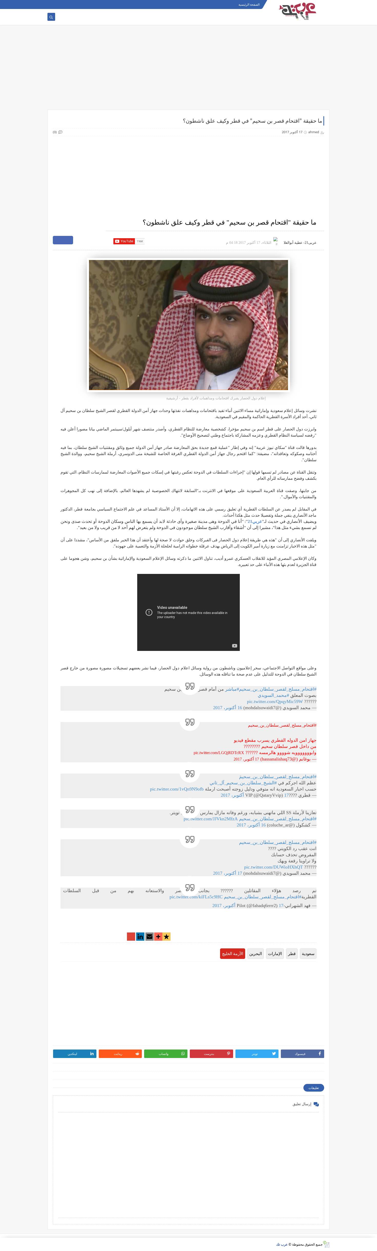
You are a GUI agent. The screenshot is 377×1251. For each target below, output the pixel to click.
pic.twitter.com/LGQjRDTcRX (219, 752)
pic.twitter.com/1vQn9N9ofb (177, 789)
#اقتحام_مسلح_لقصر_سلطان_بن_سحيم (277, 689)
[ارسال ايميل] (149, 937)
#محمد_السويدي (273, 695)
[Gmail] (131, 937)
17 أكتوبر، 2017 (246, 759)
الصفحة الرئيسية (249, 4)
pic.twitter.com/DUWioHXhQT (273, 867)
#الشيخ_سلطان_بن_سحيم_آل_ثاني (243, 782)
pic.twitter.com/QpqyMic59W (275, 701)
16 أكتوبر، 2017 (227, 707)
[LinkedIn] (140, 937)
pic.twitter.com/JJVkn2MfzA (211, 818)
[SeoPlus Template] (326, 1244)
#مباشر (232, 689)
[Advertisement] (188, 70)
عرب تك (282, 1244)
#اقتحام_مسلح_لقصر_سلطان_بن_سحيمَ (277, 776)
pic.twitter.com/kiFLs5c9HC (196, 896)
